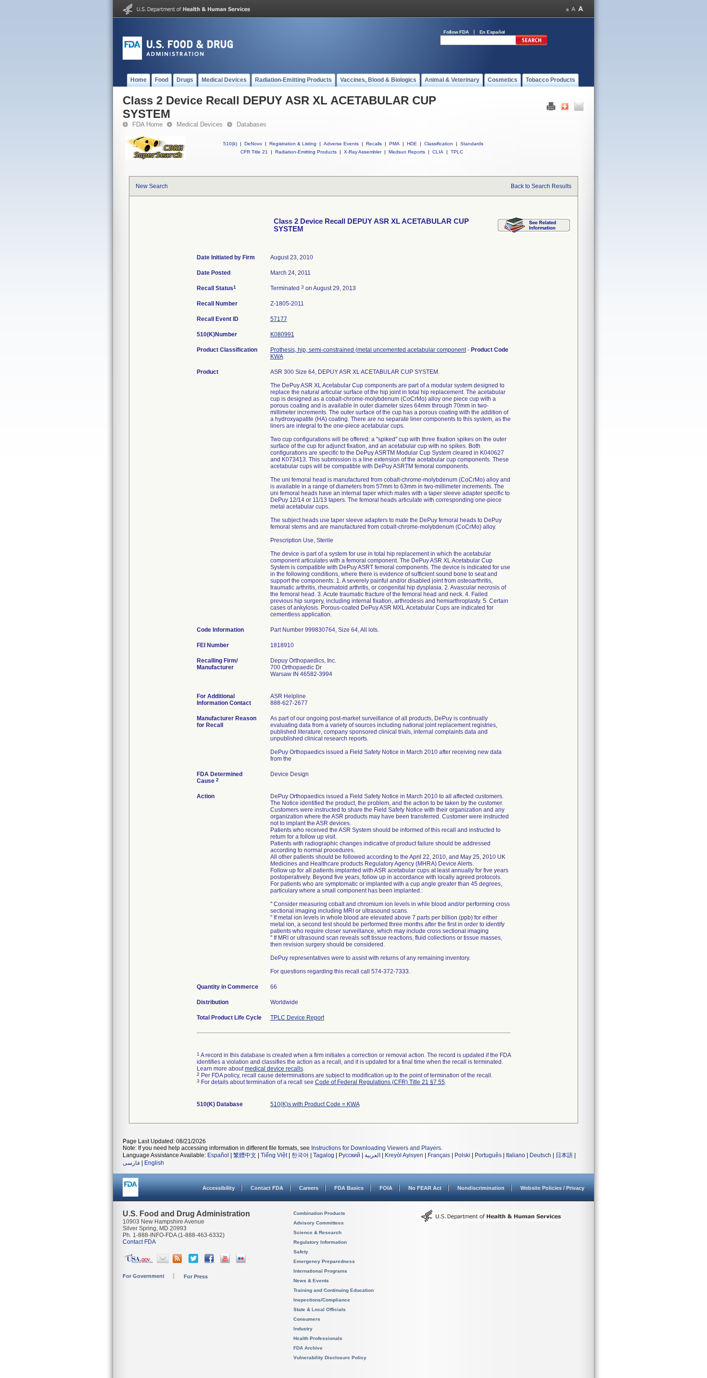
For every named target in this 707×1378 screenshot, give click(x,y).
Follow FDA (456, 32)
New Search (152, 186)
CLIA (437, 151)
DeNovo (253, 143)
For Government (143, 1276)
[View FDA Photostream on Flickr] (242, 1261)
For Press (196, 1276)
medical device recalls (274, 1068)
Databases (251, 124)
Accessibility (218, 1188)
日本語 (564, 1155)
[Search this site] (531, 43)
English (154, 1163)
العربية (372, 1155)
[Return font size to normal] (573, 9)
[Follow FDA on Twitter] (195, 1261)
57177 (278, 319)
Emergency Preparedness (324, 1261)
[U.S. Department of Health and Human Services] (186, 12)
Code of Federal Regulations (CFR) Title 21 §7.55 (380, 1082)
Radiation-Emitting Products (306, 151)
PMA (394, 143)
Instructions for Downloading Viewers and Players (376, 1148)
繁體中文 (244, 1155)
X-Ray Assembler (362, 151)
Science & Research (317, 1232)
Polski (462, 1155)
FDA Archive (308, 1348)
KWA (276, 356)
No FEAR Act (425, 1188)
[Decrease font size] (567, 9)
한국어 (300, 1155)
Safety (300, 1251)
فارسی (131, 1163)
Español (218, 1155)
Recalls (374, 143)
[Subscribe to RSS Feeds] (179, 1261)
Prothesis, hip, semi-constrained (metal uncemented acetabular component (368, 349)
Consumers (306, 1319)
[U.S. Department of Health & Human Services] (491, 1219)
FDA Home (147, 124)
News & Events (311, 1280)
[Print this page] (551, 108)
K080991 (282, 334)
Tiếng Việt (274, 1155)
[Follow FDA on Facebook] (210, 1261)
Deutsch (540, 1155)
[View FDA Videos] (226, 1261)
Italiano (515, 1155)
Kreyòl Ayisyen (404, 1155)
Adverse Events (341, 143)
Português (488, 1155)
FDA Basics (349, 1188)
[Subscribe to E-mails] (163, 1261)
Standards (471, 143)
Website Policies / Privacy (552, 1188)
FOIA (385, 1188)
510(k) (230, 143)
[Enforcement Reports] (534, 231)
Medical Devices (200, 124)
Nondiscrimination (481, 1188)
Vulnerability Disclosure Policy (329, 1357)
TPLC (457, 151)
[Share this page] (564, 108)
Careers (308, 1188)
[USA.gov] (138, 1261)
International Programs (320, 1271)
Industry (303, 1328)
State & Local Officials (319, 1309)
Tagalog (323, 1155)
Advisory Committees (318, 1222)
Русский (349, 1155)
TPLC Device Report (297, 1017)
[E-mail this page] (578, 108)
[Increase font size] (580, 9)
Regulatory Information (320, 1242)
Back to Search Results (541, 186)
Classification (438, 143)
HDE (412, 143)
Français (439, 1155)
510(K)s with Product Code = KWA (315, 1104)
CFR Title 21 (254, 151)
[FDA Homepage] (131, 1191)
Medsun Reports (407, 151)
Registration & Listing (292, 143)
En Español (492, 32)
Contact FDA (267, 1188)
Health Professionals (317, 1338)
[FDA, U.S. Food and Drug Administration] (178, 57)
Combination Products (319, 1213)
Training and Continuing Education (333, 1290)
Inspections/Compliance (321, 1299)
